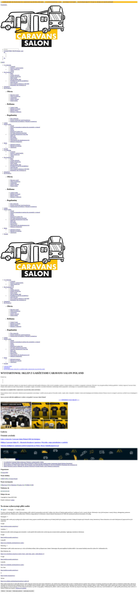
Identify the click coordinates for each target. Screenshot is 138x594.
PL (4, 52)
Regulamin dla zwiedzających (69, 465)
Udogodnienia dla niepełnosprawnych (19, 140)
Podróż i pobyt (7, 124)
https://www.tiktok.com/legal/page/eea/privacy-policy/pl (15, 581)
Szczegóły (10, 509)
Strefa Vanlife (13, 78)
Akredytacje (13, 147)
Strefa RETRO (14, 82)
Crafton (12, 500)
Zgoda (4, 509)
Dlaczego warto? (14, 95)
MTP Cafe (12, 136)
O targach (6, 51)
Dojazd (12, 125)
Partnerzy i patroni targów (16, 68)
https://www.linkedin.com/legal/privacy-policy (12, 542)
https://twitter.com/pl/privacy (8, 575)
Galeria (12, 70)
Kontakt (6, 149)
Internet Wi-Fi (13, 138)
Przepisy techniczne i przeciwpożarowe (20, 120)
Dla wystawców (14, 118)
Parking (12, 130)
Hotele (12, 128)
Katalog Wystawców (15, 76)
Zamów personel (14, 99)
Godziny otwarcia (14, 75)
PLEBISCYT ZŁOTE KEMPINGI (19, 81)
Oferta (13, 463)
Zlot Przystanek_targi (17, 51)
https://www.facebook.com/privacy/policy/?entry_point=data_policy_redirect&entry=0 (22, 554)
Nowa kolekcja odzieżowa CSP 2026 (19, 83)
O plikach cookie (20, 509)
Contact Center (14, 107)
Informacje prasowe (15, 144)
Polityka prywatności (21, 588)
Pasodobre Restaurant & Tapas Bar (19, 134)
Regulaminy (69, 463)
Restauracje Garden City (16, 131)
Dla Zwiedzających (9, 72)
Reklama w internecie (15, 111)
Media (5, 143)
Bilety (10, 51)
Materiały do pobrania (15, 146)
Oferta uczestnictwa (15, 96)
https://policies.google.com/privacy (9, 526)
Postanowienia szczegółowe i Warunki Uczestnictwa (23, 121)
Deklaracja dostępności (16, 141)
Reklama (63, 463)
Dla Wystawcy (7, 88)
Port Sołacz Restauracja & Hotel (18, 133)
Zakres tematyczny (15, 69)
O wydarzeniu (7, 65)
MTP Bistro (13, 137)
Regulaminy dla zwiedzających (18, 85)
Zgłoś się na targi (38, 463)
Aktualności (7, 86)
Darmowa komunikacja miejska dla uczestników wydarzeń (25, 127)
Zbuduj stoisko (14, 100)
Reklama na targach (15, 109)
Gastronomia (13, 97)
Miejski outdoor (14, 110)
